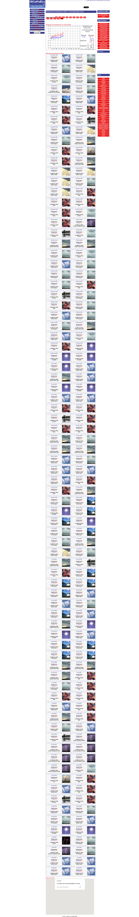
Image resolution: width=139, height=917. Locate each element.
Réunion (103, 132)
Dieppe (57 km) (103, 31)
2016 (84, 17)
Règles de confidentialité (71, 916)
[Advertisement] (78, 3)
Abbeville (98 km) (103, 23)
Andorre (103, 80)
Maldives (103, 117)
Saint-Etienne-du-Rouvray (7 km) (103, 46)
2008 (56, 17)
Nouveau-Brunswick (103, 124)
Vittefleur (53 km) (103, 48)
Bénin (103, 84)
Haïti (103, 109)
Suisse (103, 134)
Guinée (103, 106)
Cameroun (103, 91)
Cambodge (103, 89)
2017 (48, 18)
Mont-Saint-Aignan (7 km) (103, 41)
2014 (77, 17)
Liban (103, 111)
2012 (70, 17)
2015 (81, 17)
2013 (74, 17)
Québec (103, 130)
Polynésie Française (103, 128)
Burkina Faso (103, 85)
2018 (51, 18)
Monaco (103, 122)
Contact (63, 916)
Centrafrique (103, 93)
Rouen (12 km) (103, 43)
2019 (55, 18)
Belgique (103, 82)
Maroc (103, 119)
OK (80, 887)
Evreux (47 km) (103, 34)
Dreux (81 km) (103, 33)
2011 (67, 17)
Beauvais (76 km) (103, 25)
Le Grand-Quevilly (103, 15)
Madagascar (103, 115)
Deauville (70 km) (103, 29)
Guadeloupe (103, 104)
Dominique (103, 98)
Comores (103, 95)
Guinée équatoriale (103, 108)
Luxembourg (103, 113)
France (103, 16)
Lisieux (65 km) (103, 38)
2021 (62, 18)
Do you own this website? (63, 887)
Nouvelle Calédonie (103, 126)
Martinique (103, 121)
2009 (60, 17)
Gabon (103, 102)
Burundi (103, 87)
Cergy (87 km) (103, 27)
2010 (63, 17)
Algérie (103, 78)
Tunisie (103, 135)
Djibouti (103, 97)
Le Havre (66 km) (103, 36)
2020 (58, 18)
